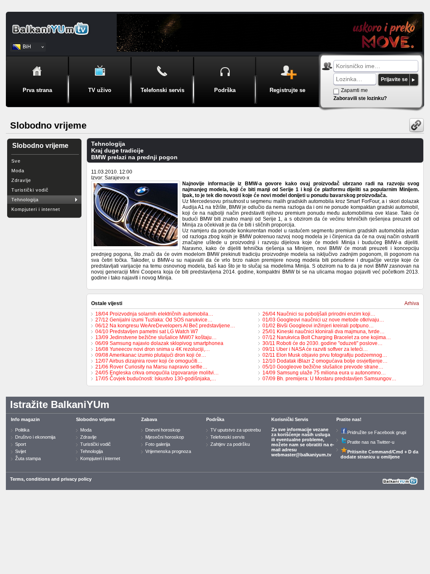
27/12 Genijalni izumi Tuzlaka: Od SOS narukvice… (153, 320)
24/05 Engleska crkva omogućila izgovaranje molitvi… (157, 373)
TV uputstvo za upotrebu (235, 429)
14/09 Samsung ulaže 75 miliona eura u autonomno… (324, 373)
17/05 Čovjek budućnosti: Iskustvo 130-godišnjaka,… (155, 379)
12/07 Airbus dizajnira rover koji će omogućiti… (148, 361)
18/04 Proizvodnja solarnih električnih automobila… (154, 314)
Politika (22, 429)
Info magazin (25, 419)
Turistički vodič (30, 189)
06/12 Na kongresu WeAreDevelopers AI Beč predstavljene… (165, 326)
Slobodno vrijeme (95, 419)
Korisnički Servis (289, 419)
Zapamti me (354, 90)
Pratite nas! (349, 419)
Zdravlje (21, 180)
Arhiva (411, 303)
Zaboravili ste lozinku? (360, 98)
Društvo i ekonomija (35, 437)
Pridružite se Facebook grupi (376, 432)
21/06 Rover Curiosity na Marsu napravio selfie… (151, 367)
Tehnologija (25, 199)
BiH (27, 47)
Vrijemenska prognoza (168, 451)
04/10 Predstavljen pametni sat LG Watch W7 (146, 331)
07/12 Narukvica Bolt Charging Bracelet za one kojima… (326, 337)
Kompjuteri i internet (35, 209)
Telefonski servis (227, 437)
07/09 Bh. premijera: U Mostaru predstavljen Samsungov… (329, 379)
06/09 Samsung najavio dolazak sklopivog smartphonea (159, 343)
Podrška (215, 419)
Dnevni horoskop (162, 429)
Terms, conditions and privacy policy (51, 479)
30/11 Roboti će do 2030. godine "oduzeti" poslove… (322, 343)
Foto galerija (157, 444)
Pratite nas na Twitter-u (370, 442)
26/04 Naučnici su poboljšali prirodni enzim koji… (318, 314)
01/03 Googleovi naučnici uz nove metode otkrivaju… (323, 320)
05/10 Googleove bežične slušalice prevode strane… (322, 367)
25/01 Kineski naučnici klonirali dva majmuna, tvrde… (323, 331)
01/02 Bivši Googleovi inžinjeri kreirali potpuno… (318, 326)
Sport (20, 444)
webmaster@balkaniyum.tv (301, 454)
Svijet (20, 451)
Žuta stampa (28, 458)
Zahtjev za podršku (230, 444)
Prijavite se (394, 79)
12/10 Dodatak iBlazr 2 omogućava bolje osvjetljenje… (325, 361)
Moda (17, 170)
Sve (16, 160)
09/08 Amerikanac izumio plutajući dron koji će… (150, 355)
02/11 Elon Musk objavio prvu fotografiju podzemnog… (324, 355)
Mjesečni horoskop (164, 437)
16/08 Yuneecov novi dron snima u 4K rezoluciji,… (152, 349)
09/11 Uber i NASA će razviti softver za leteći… (315, 349)
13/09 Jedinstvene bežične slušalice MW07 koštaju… (156, 337)
